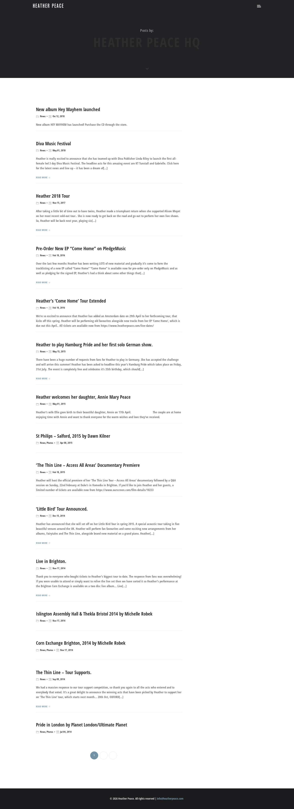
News (42, 116)
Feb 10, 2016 (59, 255)
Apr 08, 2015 (66, 442)
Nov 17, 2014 (59, 568)
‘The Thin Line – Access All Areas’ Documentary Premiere (88, 465)
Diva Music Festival (53, 143)
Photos (50, 442)
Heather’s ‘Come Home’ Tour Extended (71, 301)
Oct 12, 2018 (59, 116)
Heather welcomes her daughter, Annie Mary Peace (83, 397)
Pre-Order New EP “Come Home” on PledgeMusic (81, 248)
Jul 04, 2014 (66, 731)
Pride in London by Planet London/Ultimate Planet (81, 724)
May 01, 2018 (59, 150)
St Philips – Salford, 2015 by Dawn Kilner (73, 436)
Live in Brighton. (51, 561)
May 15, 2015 (59, 351)
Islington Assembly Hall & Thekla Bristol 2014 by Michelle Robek (94, 614)
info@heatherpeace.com (170, 798)
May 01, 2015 (59, 403)
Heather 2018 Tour (53, 196)
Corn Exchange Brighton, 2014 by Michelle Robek (80, 643)
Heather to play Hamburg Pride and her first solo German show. (94, 344)
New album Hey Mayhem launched (68, 109)
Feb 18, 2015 (59, 472)
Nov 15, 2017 (59, 202)
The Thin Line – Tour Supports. (63, 672)
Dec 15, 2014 (59, 515)
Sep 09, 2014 (59, 679)
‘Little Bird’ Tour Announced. (62, 509)
